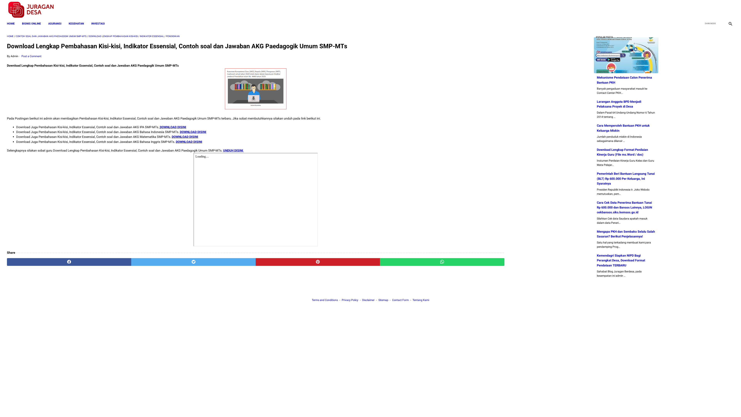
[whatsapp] (442, 262)
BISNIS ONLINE (31, 23)
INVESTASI (98, 23)
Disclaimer (368, 300)
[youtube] (721, 10)
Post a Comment (31, 56)
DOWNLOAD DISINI (172, 127)
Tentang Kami (421, 300)
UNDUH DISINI (233, 150)
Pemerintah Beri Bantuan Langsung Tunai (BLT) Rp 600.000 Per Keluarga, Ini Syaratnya (626, 178)
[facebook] (703, 10)
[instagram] (730, 10)
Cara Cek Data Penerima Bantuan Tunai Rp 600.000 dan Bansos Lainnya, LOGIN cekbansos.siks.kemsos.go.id (624, 207)
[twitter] (712, 10)
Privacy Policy (350, 300)
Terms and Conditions (325, 300)
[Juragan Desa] (33, 9)
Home (11, 23)
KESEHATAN (76, 23)
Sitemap (383, 300)
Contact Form (400, 300)
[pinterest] (318, 262)
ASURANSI (54, 23)
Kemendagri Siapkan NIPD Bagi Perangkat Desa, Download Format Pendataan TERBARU (621, 260)
